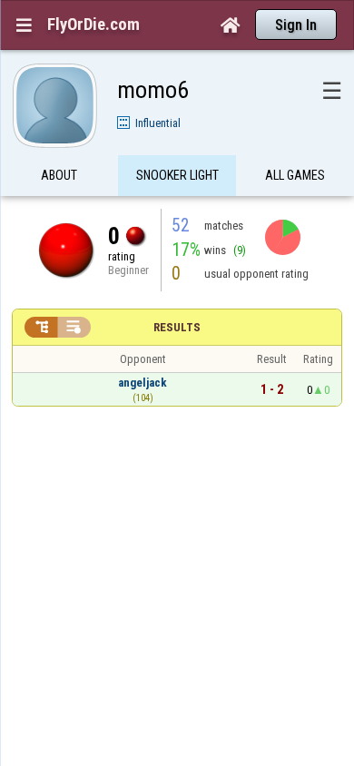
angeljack (142, 382)
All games (295, 175)
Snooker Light (177, 175)
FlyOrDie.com (93, 24)
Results (177, 327)
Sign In (296, 25)
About (59, 175)
